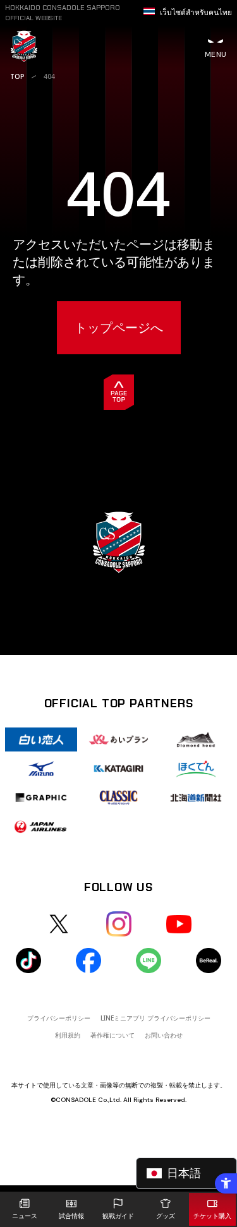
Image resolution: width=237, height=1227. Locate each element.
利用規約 (67, 1035)
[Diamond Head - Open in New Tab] (196, 739)
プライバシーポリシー (58, 1018)
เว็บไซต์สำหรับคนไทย (196, 13)
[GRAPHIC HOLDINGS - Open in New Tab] (41, 798)
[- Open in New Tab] (58, 924)
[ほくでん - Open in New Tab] (196, 769)
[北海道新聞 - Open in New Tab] (196, 798)
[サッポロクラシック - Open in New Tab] (118, 798)
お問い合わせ (164, 1035)
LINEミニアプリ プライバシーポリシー (155, 1018)
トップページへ (119, 327)
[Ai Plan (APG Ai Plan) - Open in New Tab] (118, 739)
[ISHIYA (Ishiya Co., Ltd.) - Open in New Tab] (41, 739)
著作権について (112, 1035)
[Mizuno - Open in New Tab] (41, 769)
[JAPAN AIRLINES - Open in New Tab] (41, 827)
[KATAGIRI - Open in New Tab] (118, 769)
